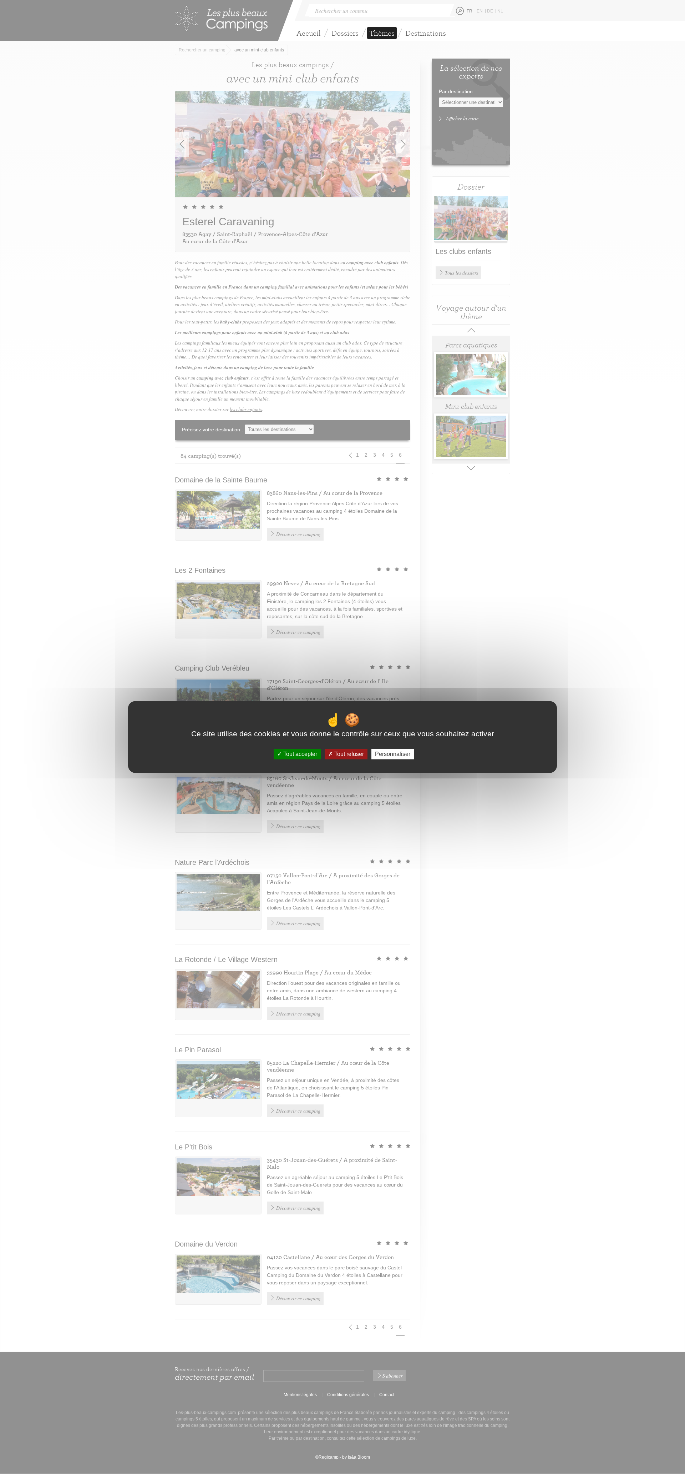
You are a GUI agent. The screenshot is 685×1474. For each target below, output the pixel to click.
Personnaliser (392, 754)
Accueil (308, 33)
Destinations (425, 33)
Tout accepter (299, 754)
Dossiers (345, 33)
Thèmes (382, 33)
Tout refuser (348, 754)
